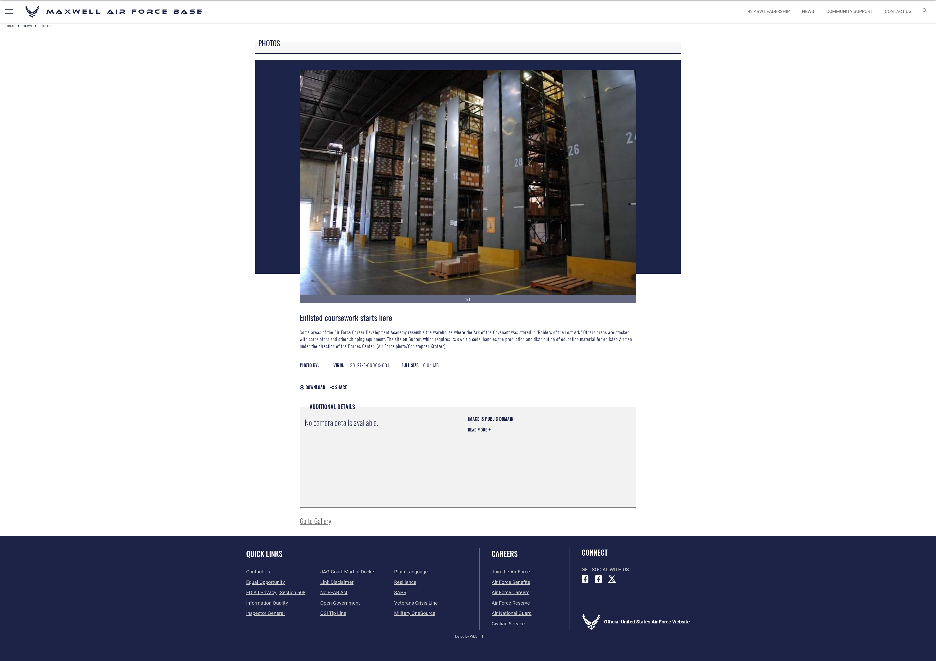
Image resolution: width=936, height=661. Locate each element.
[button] (8, 11)
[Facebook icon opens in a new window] (585, 578)
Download (314, 387)
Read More (478, 430)
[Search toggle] (924, 12)
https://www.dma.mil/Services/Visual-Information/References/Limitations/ (525, 460)
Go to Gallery (315, 520)
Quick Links (264, 553)
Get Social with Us (605, 569)
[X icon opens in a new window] (612, 578)
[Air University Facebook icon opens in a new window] (598, 578)
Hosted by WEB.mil (468, 636)
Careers (505, 553)
